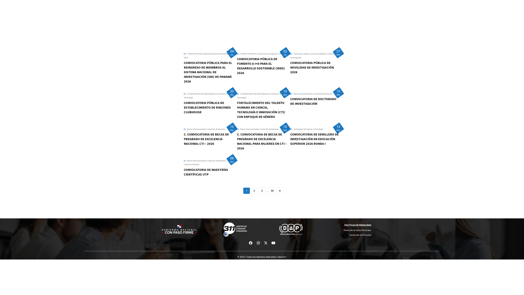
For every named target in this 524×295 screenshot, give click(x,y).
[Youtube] (273, 242)
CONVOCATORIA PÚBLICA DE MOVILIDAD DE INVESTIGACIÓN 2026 (312, 67)
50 (272, 190)
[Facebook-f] (250, 242)
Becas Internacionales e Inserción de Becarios (313, 94)
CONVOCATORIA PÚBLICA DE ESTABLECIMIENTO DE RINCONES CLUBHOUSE (207, 107)
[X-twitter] (265, 242)
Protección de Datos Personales (357, 230)
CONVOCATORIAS (195, 54)
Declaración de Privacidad (360, 235)
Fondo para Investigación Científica (271, 54)
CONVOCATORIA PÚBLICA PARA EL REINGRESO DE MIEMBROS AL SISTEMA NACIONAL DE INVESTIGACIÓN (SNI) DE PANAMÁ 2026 (208, 72)
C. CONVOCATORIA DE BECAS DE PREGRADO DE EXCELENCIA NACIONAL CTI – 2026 (206, 139)
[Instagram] (258, 242)
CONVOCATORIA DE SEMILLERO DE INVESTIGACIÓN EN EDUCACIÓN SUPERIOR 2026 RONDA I (314, 139)
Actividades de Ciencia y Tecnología (308, 129)
